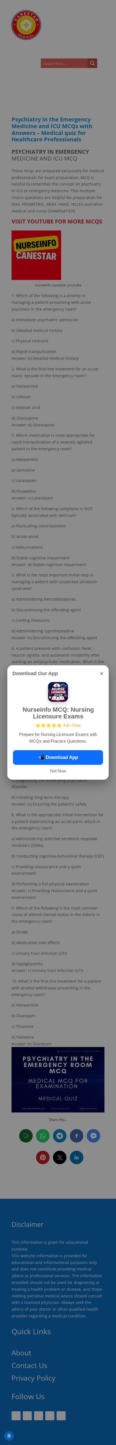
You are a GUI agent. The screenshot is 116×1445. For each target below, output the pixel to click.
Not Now (58, 770)
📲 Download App (58, 757)
